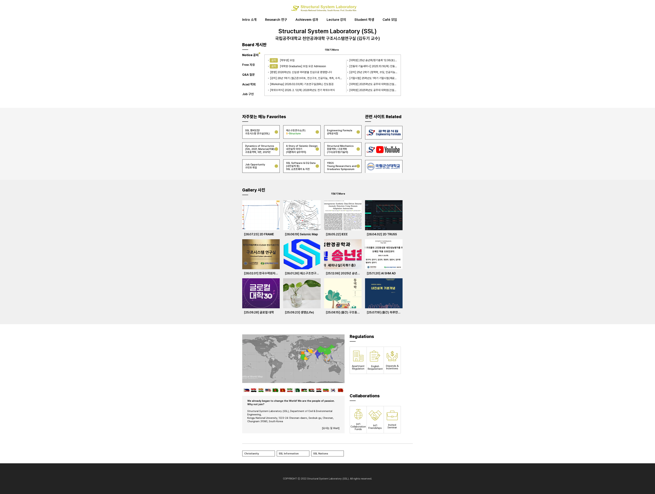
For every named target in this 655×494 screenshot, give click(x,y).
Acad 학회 (249, 84)
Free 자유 (248, 65)
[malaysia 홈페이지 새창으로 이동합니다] (268, 390)
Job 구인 (248, 94)
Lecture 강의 (336, 20)
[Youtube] (384, 149)
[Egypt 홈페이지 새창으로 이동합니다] (319, 390)
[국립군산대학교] (384, 166)
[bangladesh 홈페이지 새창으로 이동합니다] (275, 390)
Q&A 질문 (248, 74)
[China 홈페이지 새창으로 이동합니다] (340, 390)
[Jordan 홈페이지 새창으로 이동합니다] (304, 390)
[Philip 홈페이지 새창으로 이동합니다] (246, 390)
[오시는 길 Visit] (330, 428)
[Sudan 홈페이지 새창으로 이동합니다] (311, 390)
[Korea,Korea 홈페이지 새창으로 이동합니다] (333, 390)
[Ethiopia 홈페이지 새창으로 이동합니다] (326, 390)
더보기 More (332, 49)
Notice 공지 (250, 55)
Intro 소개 (249, 20)
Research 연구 (276, 20)
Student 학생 (364, 20)
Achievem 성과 (306, 20)
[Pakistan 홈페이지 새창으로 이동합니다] (297, 390)
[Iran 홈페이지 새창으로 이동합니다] (290, 390)
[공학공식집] (384, 132)
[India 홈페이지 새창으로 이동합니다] (261, 390)
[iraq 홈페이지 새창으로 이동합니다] (254, 390)
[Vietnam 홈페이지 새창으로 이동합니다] (283, 390)
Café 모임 (390, 20)
